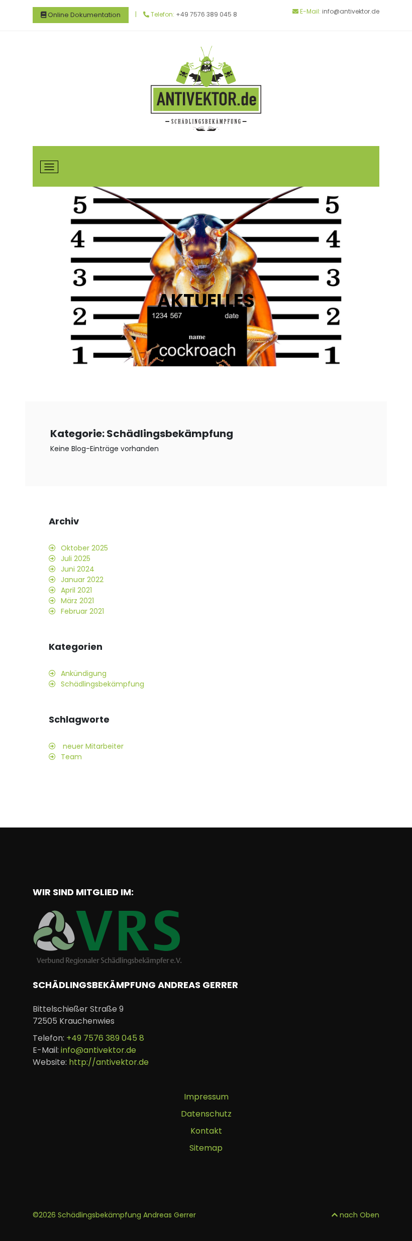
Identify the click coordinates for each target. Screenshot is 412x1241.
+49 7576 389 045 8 (206, 14)
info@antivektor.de (350, 11)
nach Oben (358, 1215)
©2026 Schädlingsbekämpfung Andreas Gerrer (114, 1215)
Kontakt (206, 1131)
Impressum (206, 1096)
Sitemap (206, 1148)
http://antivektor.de (109, 1062)
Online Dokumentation (83, 15)
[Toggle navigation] (49, 167)
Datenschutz (206, 1114)
